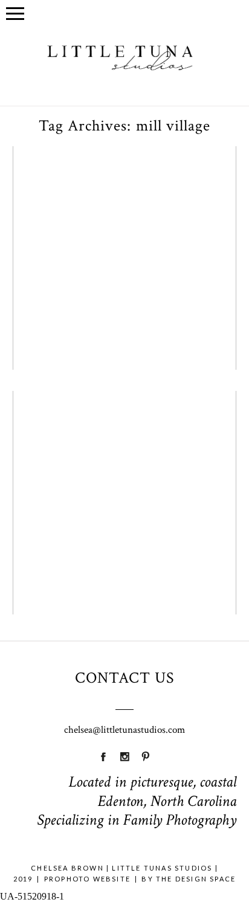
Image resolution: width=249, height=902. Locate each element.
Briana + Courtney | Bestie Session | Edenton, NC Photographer (123, 448)
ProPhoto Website (87, 879)
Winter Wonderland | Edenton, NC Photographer (123, 202)
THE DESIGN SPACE (196, 879)
